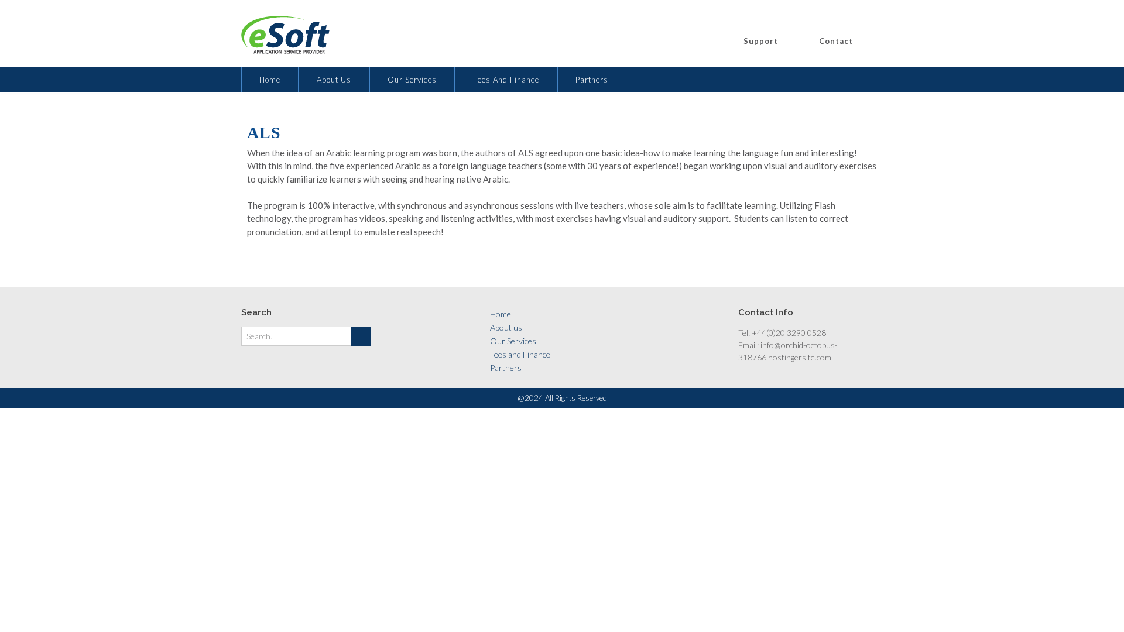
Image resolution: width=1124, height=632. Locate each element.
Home (269, 79)
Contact (836, 41)
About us (334, 79)
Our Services (412, 79)
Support (760, 41)
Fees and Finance (506, 79)
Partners (591, 79)
